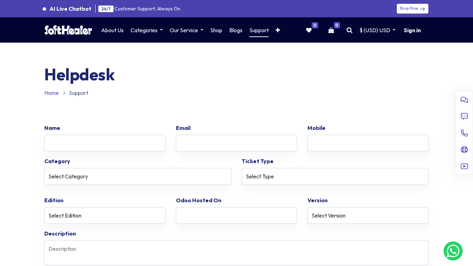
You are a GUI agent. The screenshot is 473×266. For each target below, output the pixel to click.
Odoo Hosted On (198, 200)
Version (317, 200)
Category (57, 161)
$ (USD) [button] (374, 30)
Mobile (316, 127)
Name (52, 127)
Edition (53, 200)
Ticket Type (258, 161)
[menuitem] (112, 30)
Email (183, 127)
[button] (278, 30)
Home (52, 92)
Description (60, 233)
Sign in (412, 30)
